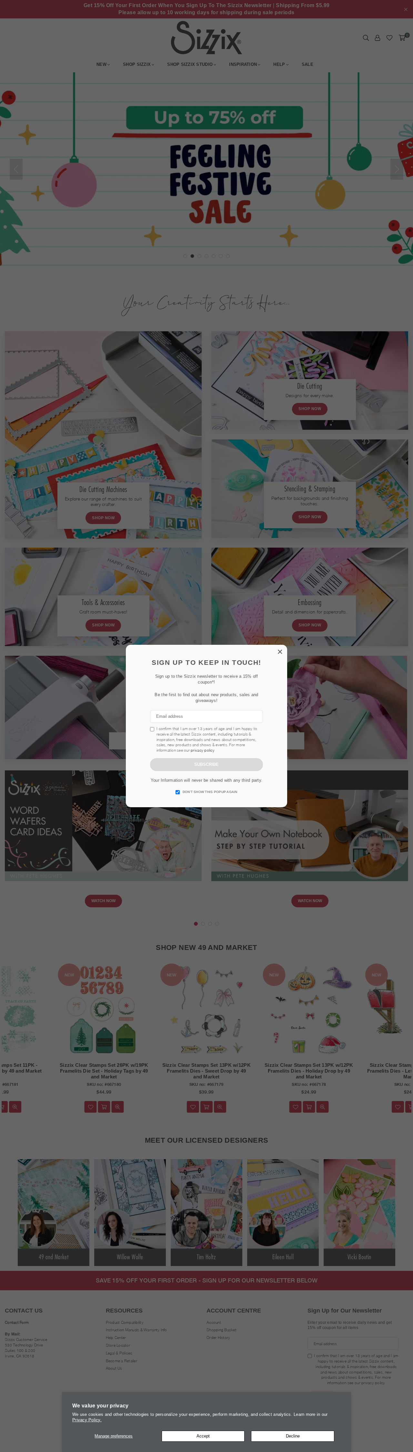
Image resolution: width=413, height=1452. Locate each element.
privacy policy (203, 750)
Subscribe (206, 764)
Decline (293, 1436)
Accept (203, 1436)
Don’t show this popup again (210, 792)
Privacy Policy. (87, 1419)
